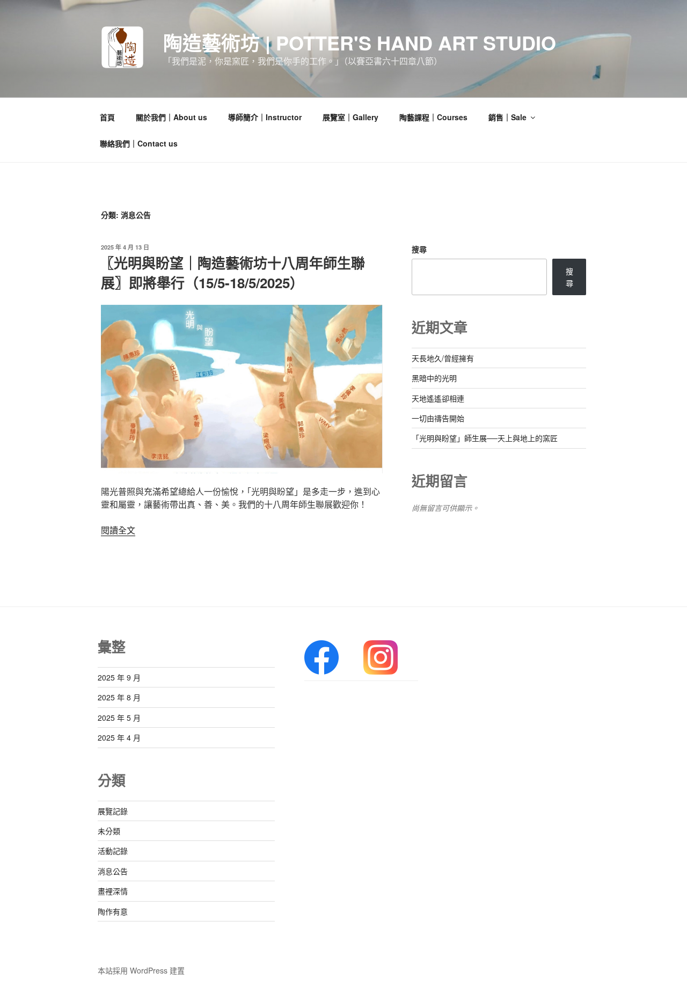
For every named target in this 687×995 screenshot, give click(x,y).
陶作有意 (113, 911)
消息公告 (113, 871)
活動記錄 (113, 850)
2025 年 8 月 (119, 697)
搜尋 (419, 249)
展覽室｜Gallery (350, 117)
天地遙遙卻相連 (438, 398)
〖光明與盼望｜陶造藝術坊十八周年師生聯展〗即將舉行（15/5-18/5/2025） (232, 272)
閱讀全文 (118, 530)
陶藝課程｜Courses (433, 117)
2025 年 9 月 (119, 677)
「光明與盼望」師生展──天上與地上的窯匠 (485, 438)
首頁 (107, 117)
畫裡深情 (113, 891)
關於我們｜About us (171, 117)
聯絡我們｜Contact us (139, 143)
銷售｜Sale (507, 117)
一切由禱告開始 (438, 418)
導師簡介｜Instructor (265, 117)
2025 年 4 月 (119, 737)
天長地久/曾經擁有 (443, 358)
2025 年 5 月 (119, 717)
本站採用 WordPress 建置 (141, 970)
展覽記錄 (113, 811)
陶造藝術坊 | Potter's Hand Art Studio (359, 42)
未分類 (109, 830)
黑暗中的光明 (434, 377)
